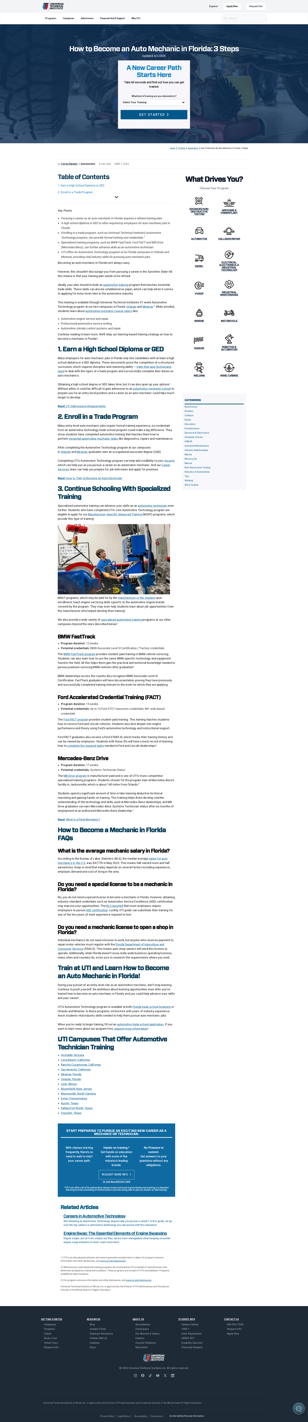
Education (190, 424)
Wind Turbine (191, 485)
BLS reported (114, 906)
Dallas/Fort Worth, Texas (77, 1108)
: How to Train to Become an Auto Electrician (93, 478)
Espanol (213, 6)
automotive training (115, 284)
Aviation (189, 411)
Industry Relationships (196, 450)
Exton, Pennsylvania (74, 1098)
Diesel (188, 419)
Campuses (68, 18)
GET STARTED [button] (152, 115)
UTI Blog (181, 148)
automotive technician (152, 505)
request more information (131, 1028)
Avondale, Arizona (72, 1055)
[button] (116, 197)
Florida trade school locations (152, 1007)
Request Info (256, 6)
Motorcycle (191, 459)
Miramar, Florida (71, 1074)
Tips (187, 476)
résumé (169, 460)
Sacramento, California (75, 1069)
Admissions (87, 18)
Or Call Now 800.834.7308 (116, 1181)
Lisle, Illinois (69, 1084)
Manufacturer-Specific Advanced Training (115, 514)
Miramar (148, 306)
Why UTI (136, 18)
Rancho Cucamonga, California (81, 1064)
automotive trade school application (140, 1024)
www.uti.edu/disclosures (113, 1261)
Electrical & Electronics (197, 433)
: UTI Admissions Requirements (85, 406)
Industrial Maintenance (197, 446)
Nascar (188, 463)
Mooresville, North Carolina (78, 1093)
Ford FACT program (76, 719)
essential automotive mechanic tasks (93, 438)
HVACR (188, 441)
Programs (50, 18)
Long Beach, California (75, 1060)
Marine (188, 454)
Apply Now (232, 6)
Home (172, 148)
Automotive (193, 148)
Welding (189, 480)
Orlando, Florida (71, 1079)
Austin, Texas (69, 1103)
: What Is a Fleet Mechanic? (82, 819)
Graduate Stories (194, 437)
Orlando (131, 306)
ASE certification (97, 910)
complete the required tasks (85, 745)
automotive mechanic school (152, 388)
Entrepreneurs (192, 428)
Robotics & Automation (197, 472)
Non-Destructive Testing (197, 467)
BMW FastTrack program (79, 654)
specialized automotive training (121, 619)
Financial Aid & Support (112, 18)
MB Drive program (75, 775)
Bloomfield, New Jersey (76, 1088)
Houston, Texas (71, 1113)
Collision (189, 415)
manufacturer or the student (136, 598)
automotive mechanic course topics (109, 311)
